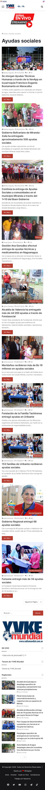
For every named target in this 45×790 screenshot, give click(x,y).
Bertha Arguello (9, 73)
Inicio (5, 34)
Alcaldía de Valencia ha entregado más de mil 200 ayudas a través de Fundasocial (22, 313)
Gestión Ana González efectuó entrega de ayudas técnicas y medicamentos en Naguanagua (20, 249)
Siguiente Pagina (31, 602)
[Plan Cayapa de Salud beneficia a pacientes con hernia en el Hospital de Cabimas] (8, 725)
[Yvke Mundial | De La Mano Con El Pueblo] (15, 6)
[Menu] (3, 7)
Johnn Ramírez (9, 306)
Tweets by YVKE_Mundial (11, 669)
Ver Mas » (7, 99)
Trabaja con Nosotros (22, 779)
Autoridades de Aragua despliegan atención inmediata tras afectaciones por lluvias (29, 747)
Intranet (14, 775)
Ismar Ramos (8, 242)
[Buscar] (42, 7)
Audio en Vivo (23, 775)
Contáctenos (35, 775)
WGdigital (27, 771)
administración (8, 362)
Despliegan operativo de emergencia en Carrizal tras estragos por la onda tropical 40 (30, 735)
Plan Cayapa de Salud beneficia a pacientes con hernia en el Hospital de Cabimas (29, 724)
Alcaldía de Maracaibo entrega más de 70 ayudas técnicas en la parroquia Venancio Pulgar (30, 712)
